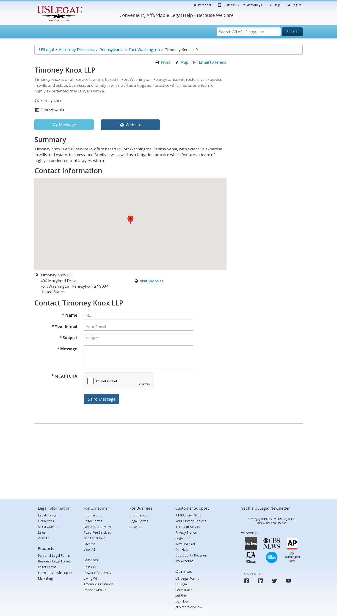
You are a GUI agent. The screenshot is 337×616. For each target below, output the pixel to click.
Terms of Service (188, 526)
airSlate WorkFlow (188, 607)
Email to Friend (213, 62)
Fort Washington (144, 49)
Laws (42, 532)
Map (184, 62)
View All (43, 538)
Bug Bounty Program (191, 555)
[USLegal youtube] (288, 580)
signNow (181, 601)
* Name (69, 315)
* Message (67, 348)
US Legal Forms (187, 578)
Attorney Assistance (98, 584)
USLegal (46, 49)
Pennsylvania (111, 49)
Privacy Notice (186, 532)
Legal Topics (47, 515)
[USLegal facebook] (246, 580)
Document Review (97, 526)
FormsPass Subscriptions (56, 572)
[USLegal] (59, 6)
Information (92, 515)
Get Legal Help (94, 538)
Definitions (46, 521)
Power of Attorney (97, 572)
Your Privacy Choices (190, 521)
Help (276, 5)
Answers (136, 526)
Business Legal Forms (54, 561)
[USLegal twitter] (274, 580)
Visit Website (152, 281)
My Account (184, 561)
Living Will (91, 578)
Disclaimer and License (271, 523)
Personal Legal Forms (54, 555)
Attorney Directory (76, 49)
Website (132, 124)
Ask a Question (49, 526)
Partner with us (95, 590)
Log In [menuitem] (296, 5)
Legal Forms (47, 567)
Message (67, 124)
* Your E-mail (64, 326)
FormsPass (183, 590)
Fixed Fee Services (97, 532)
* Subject (68, 337)
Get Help (181, 549)
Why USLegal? (185, 544)
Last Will (90, 567)
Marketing (45, 578)
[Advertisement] (168, 460)
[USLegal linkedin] (260, 580)
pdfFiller (181, 595)
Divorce (89, 544)
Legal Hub (182, 538)
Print (165, 62)
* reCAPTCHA (64, 376)
